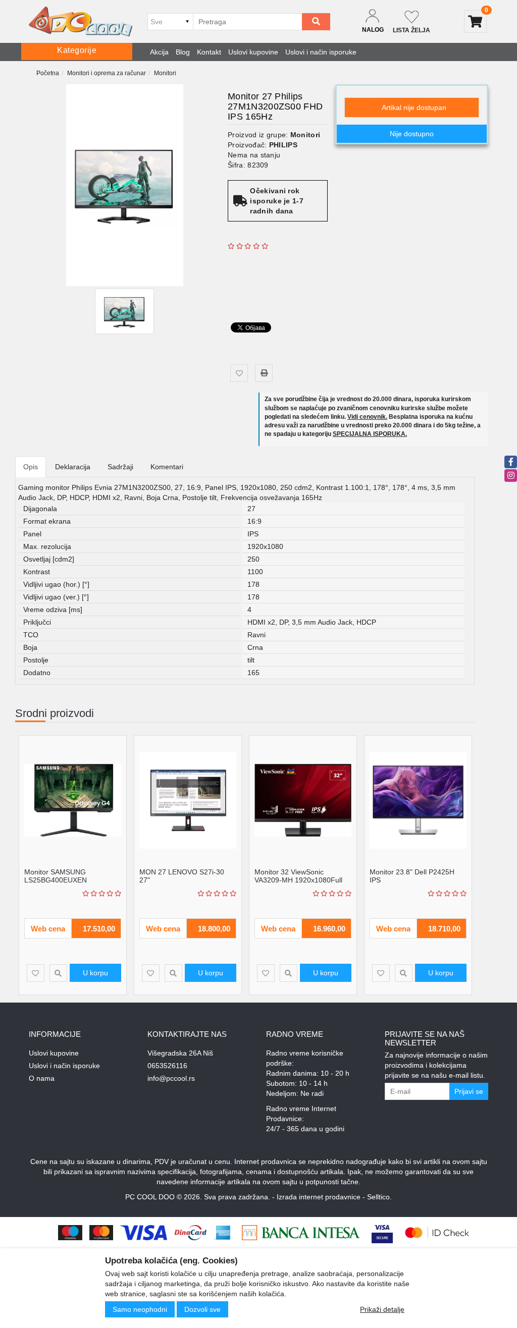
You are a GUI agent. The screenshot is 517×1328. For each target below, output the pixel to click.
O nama (42, 1078)
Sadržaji (120, 467)
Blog (183, 52)
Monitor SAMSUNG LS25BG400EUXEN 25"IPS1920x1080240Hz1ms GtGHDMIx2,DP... (70, 883)
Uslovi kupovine (253, 52)
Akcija (159, 52)
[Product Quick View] (58, 973)
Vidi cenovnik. (367, 416)
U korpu (95, 973)
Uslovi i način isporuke (320, 52)
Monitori (165, 73)
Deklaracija (72, 467)
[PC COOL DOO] (80, 21)
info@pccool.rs (171, 1078)
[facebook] (510, 462)
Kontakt (209, 52)
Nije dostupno (412, 134)
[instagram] (510, 475)
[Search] (316, 21)
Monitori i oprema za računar (106, 73)
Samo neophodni (140, 1309)
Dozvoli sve (202, 1309)
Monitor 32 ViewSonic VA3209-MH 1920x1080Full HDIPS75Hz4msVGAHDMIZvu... (305, 880)
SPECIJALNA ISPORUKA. (370, 433)
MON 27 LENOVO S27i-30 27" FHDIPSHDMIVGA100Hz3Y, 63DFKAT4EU (183, 883)
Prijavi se (468, 1091)
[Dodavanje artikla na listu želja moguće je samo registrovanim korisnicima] (239, 373)
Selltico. (379, 1197)
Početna (47, 73)
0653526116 (167, 1066)
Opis (30, 467)
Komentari (166, 467)
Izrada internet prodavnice (318, 1197)
